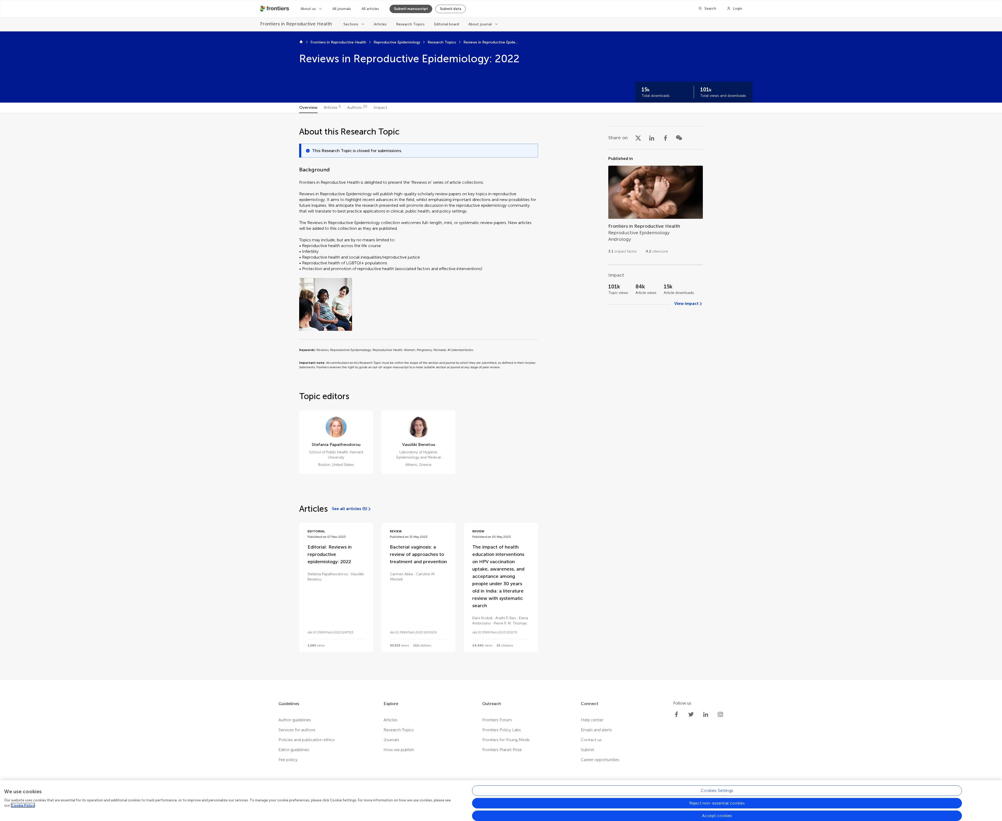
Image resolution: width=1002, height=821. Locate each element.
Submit (587, 749)
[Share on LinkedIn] (652, 137)
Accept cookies (717, 815)
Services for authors (296, 729)
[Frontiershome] (275, 8)
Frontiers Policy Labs (501, 729)
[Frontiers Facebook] (676, 714)
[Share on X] (638, 137)
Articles (380, 24)
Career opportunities (600, 759)
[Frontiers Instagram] (720, 714)
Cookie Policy (23, 805)
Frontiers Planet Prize (502, 749)
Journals (391, 739)
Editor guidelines (293, 749)
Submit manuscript (411, 9)
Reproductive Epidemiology (397, 42)
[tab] (308, 108)
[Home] (301, 42)
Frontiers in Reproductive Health (338, 42)
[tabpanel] (501, 396)
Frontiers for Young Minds (506, 739)
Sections (350, 24)
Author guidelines (294, 719)
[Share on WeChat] (679, 137)
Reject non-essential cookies (717, 803)
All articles (370, 9)
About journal (480, 24)
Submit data (450, 9)
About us (308, 9)
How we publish (399, 749)
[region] (501, 800)
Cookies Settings (717, 790)
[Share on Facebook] (665, 137)
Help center (592, 719)
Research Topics (410, 24)
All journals (341, 9)
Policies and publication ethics (306, 739)
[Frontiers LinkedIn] (706, 714)
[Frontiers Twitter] (691, 714)
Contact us (591, 739)
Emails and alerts (596, 729)
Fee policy (288, 759)
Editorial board (446, 24)
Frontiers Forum (497, 719)
